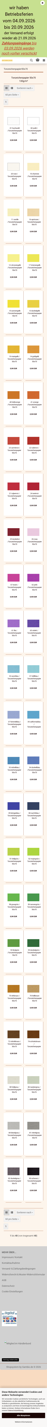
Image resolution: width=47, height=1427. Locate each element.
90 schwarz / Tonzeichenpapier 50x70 (34, 1180)
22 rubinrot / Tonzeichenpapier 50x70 (34, 450)
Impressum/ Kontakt (12, 1257)
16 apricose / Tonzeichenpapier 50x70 (34, 222)
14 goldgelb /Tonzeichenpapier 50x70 (34, 359)
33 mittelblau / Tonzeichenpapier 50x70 (14, 769)
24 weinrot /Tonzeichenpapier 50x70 (34, 496)
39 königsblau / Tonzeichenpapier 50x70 (14, 815)
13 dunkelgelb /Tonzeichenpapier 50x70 (34, 313)
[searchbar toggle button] (31, 60)
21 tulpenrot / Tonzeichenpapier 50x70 (14, 496)
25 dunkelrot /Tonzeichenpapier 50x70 (15, 541)
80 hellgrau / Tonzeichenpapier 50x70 (14, 1089)
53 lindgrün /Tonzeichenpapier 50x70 (15, 952)
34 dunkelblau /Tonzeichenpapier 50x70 (34, 769)
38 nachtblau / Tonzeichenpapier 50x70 (34, 815)
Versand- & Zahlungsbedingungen (18, 1268)
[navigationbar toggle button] (44, 60)
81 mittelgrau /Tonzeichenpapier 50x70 (34, 1135)
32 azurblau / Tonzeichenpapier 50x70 (14, 678)
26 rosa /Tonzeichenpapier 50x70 (34, 541)
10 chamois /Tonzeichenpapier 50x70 (34, 176)
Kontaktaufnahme (11, 1263)
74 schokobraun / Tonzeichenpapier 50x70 (34, 1044)
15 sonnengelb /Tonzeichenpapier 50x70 (15, 313)
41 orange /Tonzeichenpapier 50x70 (34, 404)
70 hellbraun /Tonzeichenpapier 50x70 (34, 998)
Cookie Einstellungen (12, 1291)
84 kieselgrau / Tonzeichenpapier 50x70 (14, 1135)
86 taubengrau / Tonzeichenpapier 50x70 (34, 1089)
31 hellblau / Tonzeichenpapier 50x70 (34, 678)
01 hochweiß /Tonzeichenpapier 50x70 (15, 130)
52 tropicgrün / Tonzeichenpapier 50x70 (34, 861)
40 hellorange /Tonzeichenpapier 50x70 (15, 404)
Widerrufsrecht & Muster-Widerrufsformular (23, 1274)
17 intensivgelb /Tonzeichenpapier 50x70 (34, 267)
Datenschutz (8, 1286)
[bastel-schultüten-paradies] (6, 60)
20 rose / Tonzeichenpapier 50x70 (14, 176)
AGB (4, 1280)
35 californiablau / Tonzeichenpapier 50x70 (34, 724)
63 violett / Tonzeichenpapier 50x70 (34, 633)
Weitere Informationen (23, 1422)
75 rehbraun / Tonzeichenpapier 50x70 (14, 998)
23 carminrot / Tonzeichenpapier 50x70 (14, 450)
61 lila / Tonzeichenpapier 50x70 (14, 633)
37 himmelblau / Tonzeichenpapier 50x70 (14, 724)
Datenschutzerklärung (15, 1410)
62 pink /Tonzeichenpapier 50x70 (34, 587)
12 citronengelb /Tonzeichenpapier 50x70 (15, 267)
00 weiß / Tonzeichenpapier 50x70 (34, 130)
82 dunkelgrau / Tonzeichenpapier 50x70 (14, 1180)
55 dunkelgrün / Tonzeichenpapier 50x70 (34, 952)
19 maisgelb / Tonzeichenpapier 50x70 (14, 359)
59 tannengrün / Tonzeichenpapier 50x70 (34, 906)
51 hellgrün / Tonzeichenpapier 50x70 (14, 861)
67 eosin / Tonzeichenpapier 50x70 (14, 587)
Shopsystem (12, 1367)
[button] (6, 88)
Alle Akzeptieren (23, 1415)
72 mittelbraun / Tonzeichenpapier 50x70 (14, 1043)
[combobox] (24, 88)
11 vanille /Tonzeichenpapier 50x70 (15, 222)
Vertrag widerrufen (10, 1360)
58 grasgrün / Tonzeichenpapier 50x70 (14, 906)
